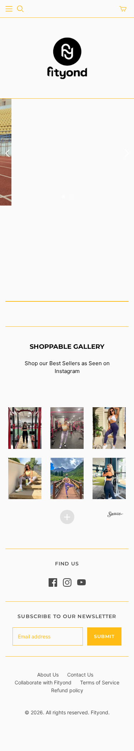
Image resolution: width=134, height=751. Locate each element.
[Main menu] (9, 8)
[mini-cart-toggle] (123, 9)
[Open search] (20, 8)
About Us (48, 675)
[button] (25, 428)
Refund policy (67, 690)
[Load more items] (67, 517)
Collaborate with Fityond (43, 682)
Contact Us (80, 675)
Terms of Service (99, 682)
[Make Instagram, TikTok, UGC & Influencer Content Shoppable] (115, 515)
